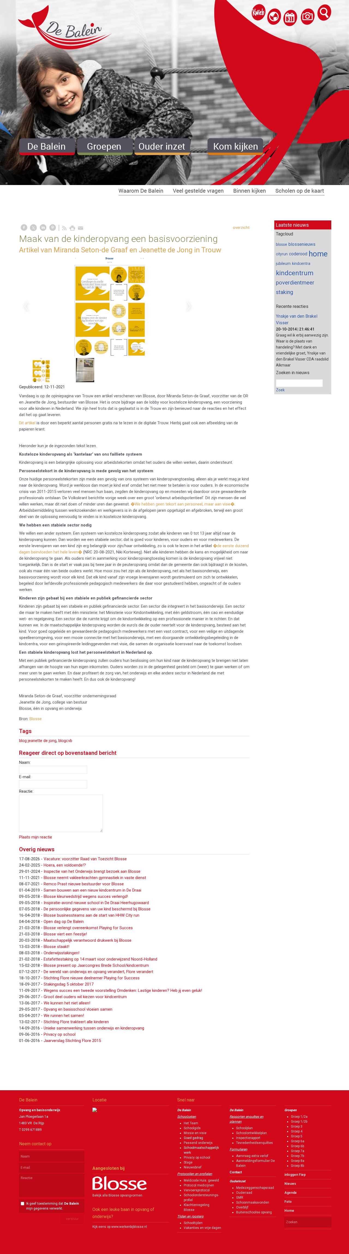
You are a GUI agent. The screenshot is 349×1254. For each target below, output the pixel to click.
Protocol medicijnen (199, 1185)
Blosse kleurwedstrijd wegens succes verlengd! (86, 896)
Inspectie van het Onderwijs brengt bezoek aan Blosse (92, 871)
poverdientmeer (295, 282)
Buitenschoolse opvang (254, 1212)
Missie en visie (195, 1133)
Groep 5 (296, 1136)
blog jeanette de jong (37, 740)
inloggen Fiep (295, 1175)
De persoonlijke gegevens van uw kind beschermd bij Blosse (97, 909)
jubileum (283, 263)
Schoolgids (192, 1128)
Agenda (290, 1193)
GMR (239, 1198)
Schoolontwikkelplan (251, 1133)
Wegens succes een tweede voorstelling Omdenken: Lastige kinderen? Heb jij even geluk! (123, 990)
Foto (288, 1202)
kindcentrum (295, 273)
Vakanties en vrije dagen (202, 1228)
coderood (298, 253)
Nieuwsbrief (192, 1167)
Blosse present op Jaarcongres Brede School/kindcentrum (96, 965)
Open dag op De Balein (64, 921)
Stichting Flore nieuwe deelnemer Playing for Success (92, 978)
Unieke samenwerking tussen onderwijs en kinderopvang (94, 1028)
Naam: (25, 762)
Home (289, 1211)
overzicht (241, 227)
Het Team (191, 1123)
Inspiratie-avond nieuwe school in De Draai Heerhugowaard (96, 902)
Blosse (35, 718)
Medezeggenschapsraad (255, 1188)
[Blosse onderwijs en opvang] (119, 1189)
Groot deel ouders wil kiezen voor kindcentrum (85, 996)
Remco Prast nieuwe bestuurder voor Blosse (84, 884)
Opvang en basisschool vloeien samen (78, 1009)
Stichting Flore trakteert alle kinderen (76, 1021)
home (318, 253)
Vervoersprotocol (197, 1190)
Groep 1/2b (299, 1121)
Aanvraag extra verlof (252, 1156)
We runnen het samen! (64, 1015)
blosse (281, 244)
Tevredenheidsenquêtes (254, 1143)
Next (189, 306)
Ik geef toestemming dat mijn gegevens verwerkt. (52, 1206)
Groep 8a (297, 1161)
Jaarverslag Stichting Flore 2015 (72, 1040)
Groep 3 (296, 1126)
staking (284, 292)
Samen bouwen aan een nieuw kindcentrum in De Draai (92, 890)
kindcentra (301, 263)
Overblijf (242, 1207)
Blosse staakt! (56, 946)
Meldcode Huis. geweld (201, 1180)
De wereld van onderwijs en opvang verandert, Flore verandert (98, 971)
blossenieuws (301, 244)
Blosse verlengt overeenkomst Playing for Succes (88, 927)
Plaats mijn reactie (35, 837)
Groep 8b (297, 1166)
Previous (26, 306)
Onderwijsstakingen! (61, 952)
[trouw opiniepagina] (107, 306)
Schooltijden (193, 1223)
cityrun (282, 254)
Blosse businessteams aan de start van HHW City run (91, 915)
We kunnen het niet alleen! (67, 1003)
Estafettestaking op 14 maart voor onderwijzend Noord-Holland (100, 959)
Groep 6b (297, 1146)
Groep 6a (297, 1141)
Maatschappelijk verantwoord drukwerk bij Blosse (87, 940)
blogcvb (65, 740)
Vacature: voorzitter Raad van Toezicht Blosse (85, 858)
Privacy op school (60, 1034)
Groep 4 (296, 1131)
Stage (188, 1162)
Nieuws (290, 1184)
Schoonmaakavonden (252, 1202)
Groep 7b (297, 1156)
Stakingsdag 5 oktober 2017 (69, 984)
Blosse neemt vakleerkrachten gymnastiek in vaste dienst (95, 877)
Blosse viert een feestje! (65, 934)
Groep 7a (297, 1151)
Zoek (280, 390)
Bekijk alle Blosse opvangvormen (117, 1195)
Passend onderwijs (198, 1143)
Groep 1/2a (299, 1117)
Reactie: (26, 791)
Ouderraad (244, 1193)
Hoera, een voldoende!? (65, 865)
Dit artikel (27, 422)
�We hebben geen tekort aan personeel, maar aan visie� (182, 504)
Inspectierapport (248, 1138)
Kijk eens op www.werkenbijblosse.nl (119, 1227)
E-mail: (25, 776)
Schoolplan (244, 1128)
